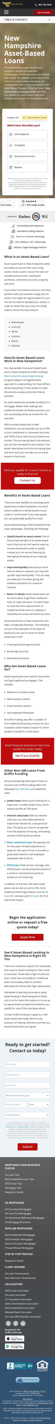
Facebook (15, 1323)
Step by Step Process (19, 1254)
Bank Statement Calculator (20, 1307)
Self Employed (21, 134)
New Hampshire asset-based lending (23, 376)
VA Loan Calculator (15, 1295)
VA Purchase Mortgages (18, 1209)
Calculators (14, 1284)
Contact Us (27, 480)
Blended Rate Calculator (18, 1312)
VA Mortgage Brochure (17, 1222)
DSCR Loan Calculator (17, 1290)
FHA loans (34, 896)
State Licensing (27, 1399)
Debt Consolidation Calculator (21, 1303)
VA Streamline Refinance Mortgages (25, 1217)
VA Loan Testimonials (17, 1273)
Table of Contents (15, 19)
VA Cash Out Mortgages (18, 1213)
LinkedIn (23, 1323)
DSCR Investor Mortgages (19, 1239)
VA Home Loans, (43, 1403)
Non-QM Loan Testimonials (20, 1278)
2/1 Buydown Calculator (18, 1299)
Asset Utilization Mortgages (20, 1243)
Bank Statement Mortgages (20, 1234)
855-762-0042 (44, 4)
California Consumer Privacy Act (32, 1420)
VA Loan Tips (12, 1174)
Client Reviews (15, 1267)
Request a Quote (14, 1192)
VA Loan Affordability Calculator (23, 1316)
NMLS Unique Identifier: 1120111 (34, 1391)
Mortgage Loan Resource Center (22, 1166)
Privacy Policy (23, 1127)
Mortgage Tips (13, 1187)
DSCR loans (13, 865)
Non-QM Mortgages (18, 1228)
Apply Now (27, 937)
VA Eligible (19, 145)
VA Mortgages (14, 1202)
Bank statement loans (19, 842)
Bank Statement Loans (30, 1405)
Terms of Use (10, 1127)
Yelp (8, 1323)
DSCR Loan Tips (13, 1183)
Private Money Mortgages (19, 1247)
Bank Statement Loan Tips (19, 1179)
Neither (18, 167)
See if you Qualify (27, 755)
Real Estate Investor (24, 156)
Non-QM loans (22, 789)
